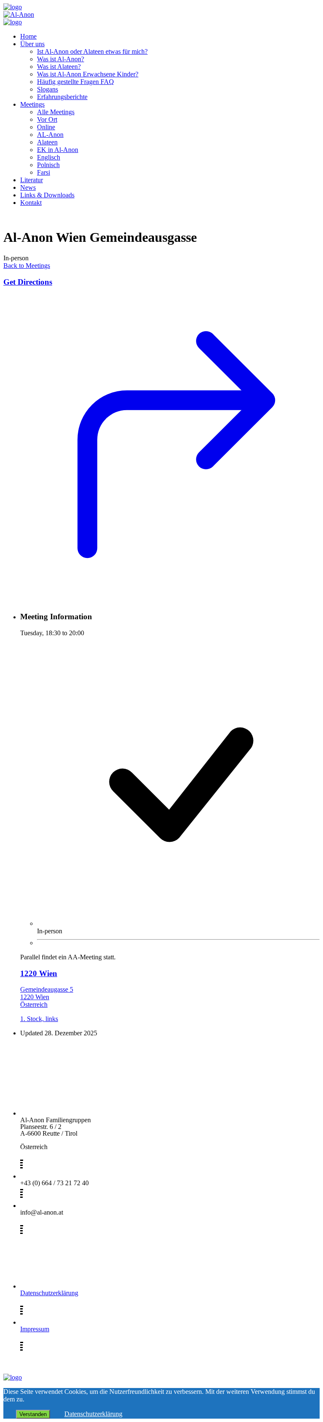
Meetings (32, 104)
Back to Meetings (26, 265)
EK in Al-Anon (57, 149)
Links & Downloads (47, 195)
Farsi (43, 172)
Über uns (32, 43)
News (28, 187)
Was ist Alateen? (59, 66)
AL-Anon (50, 134)
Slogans (47, 89)
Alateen (47, 142)
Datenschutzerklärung (49, 1292)
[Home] (12, 6)
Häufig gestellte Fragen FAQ (75, 81)
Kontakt (31, 202)
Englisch (48, 157)
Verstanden (33, 1414)
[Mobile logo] (12, 1377)
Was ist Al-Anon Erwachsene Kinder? (87, 74)
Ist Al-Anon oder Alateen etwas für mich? (92, 51)
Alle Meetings (55, 111)
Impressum (34, 1329)
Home (28, 36)
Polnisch (48, 164)
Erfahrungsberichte (62, 96)
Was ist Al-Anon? (60, 59)
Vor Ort (47, 119)
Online (46, 127)
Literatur (31, 179)
